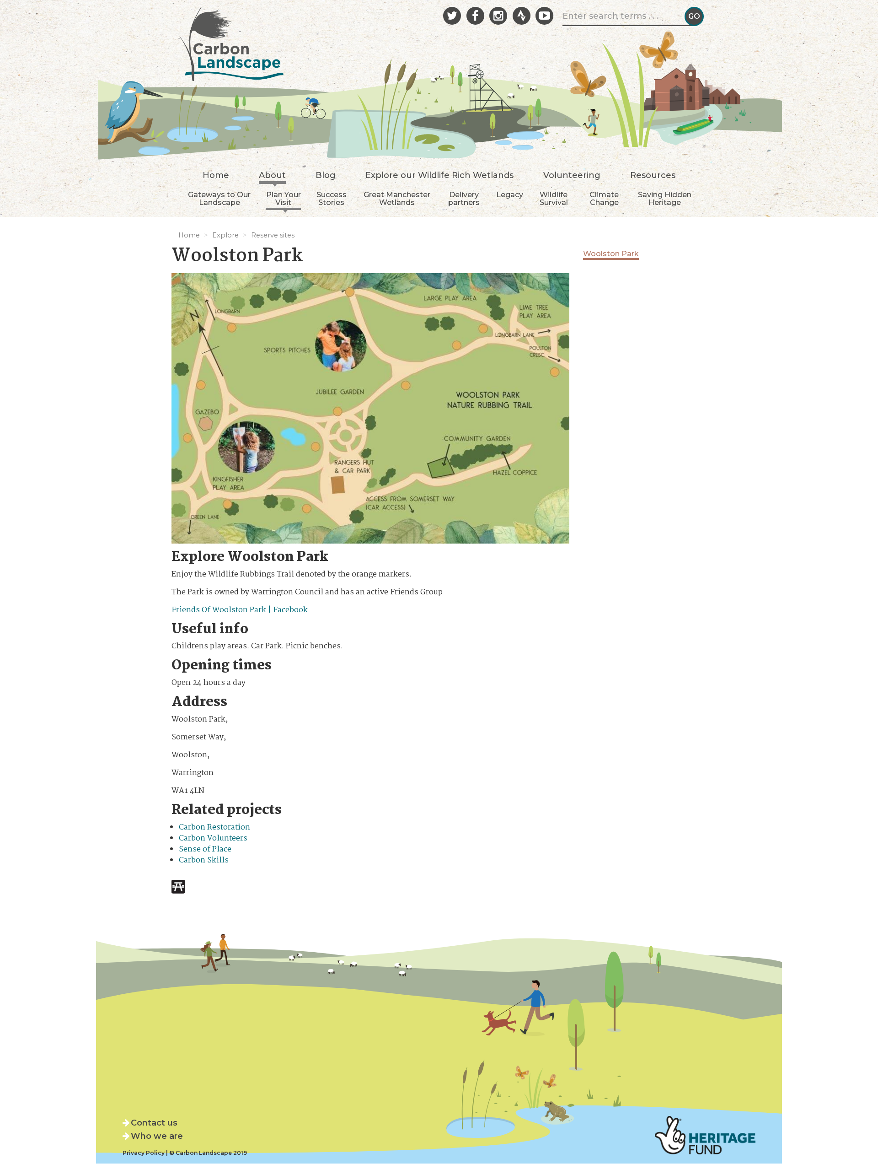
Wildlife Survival (554, 199)
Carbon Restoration (214, 827)
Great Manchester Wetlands (397, 199)
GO (694, 16)
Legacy (509, 195)
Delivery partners (464, 199)
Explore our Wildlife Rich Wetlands (439, 175)
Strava (521, 16)
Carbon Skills (204, 860)
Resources (652, 175)
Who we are (157, 1136)
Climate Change (604, 199)
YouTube (544, 16)
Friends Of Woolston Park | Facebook (239, 610)
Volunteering (571, 175)
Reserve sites (272, 235)
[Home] (231, 41)
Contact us (154, 1123)
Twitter (452, 16)
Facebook (475, 16)
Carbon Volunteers (213, 838)
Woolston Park (611, 253)
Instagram (498, 16)
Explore (225, 235)
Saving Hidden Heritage (664, 199)
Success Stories (331, 199)
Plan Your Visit (283, 199)
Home (216, 175)
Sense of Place (205, 849)
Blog (326, 175)
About (272, 175)
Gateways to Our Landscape (219, 199)
